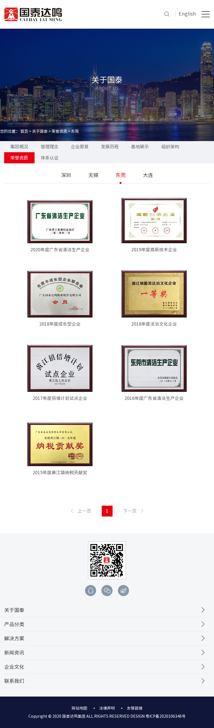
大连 (148, 175)
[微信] (107, 590)
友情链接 (134, 708)
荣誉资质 (59, 131)
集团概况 (19, 146)
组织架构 (170, 146)
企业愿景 (80, 146)
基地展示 (140, 146)
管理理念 (50, 146)
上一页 (84, 511)
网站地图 (79, 708)
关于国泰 (40, 131)
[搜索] (166, 13)
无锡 (93, 175)
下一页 (130, 511)
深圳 (66, 175)
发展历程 (110, 146)
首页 (24, 131)
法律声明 (107, 708)
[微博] (123, 590)
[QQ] (90, 590)
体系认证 (50, 158)
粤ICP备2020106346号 (165, 716)
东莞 (121, 175)
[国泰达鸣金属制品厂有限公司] (33, 14)
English (187, 13)
